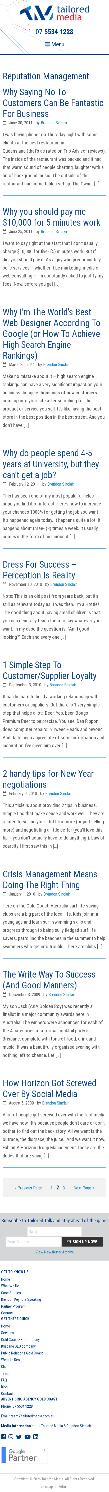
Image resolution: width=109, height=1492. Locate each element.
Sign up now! (84, 1241)
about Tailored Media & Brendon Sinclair (46, 1426)
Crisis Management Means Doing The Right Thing (50, 879)
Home (5, 1279)
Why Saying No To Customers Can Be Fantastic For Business (53, 103)
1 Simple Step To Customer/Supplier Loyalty (50, 670)
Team (5, 1373)
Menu (57, 44)
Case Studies (11, 1293)
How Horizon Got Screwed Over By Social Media (49, 1088)
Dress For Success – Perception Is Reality (40, 570)
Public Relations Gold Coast (22, 1353)
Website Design (12, 1360)
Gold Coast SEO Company (20, 1340)
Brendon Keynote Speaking (21, 1299)
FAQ (4, 1380)
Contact (7, 1313)
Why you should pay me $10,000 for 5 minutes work (51, 217)
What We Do (10, 1286)
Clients (6, 1367)
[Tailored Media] (54, 13)
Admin (64, 1486)
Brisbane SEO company (18, 1346)
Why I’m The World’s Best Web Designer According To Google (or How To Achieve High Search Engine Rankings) (52, 334)
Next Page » (83, 1188)
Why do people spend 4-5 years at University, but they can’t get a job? (51, 464)
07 (22, 1406)
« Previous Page (28, 1188)
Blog (4, 1387)
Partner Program (13, 1306)
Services (7, 1333)
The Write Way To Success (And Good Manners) (49, 980)
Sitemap (46, 1486)
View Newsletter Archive (54, 1252)
